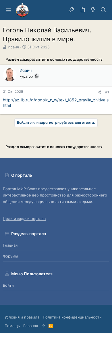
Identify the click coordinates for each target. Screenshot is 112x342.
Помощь (12, 325)
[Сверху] (43, 325)
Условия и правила (22, 317)
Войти (8, 285)
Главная (10, 245)
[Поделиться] (99, 92)
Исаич (13, 47)
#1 (107, 92)
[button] (8, 10)
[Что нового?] (93, 10)
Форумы (10, 256)
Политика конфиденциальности (72, 317)
